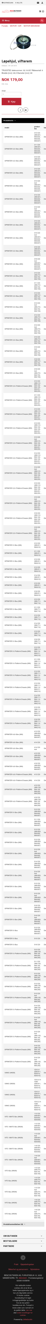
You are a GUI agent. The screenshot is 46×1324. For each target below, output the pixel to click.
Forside (5, 26)
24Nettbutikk (27, 1319)
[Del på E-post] (25, 109)
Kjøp (13, 101)
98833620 (23, 1278)
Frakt (16, 1264)
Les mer (29, 1310)
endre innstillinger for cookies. (24, 1313)
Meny (7, 20)
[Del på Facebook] (20, 109)
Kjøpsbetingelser (27, 1264)
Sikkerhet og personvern (18, 1269)
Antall (4, 91)
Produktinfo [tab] (8, 120)
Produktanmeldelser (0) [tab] (13, 1224)
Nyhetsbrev (35, 1269)
